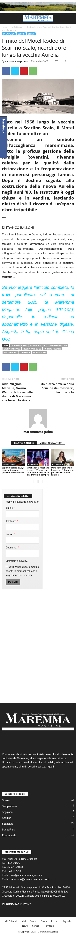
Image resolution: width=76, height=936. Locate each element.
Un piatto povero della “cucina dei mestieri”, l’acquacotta (57, 388)
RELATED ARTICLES (24, 442)
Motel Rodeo (39, 352)
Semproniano (9, 806)
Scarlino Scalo (19, 345)
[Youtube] (50, 739)
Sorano (6, 800)
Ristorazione (10, 352)
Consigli (36, 925)
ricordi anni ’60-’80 (32, 349)
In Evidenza (17, 27)
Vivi (24, 921)
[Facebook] (6, 71)
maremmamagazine (16, 61)
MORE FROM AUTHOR (51, 442)
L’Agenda (66, 921)
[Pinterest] (24, 71)
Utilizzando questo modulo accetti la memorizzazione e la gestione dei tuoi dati (22, 571)
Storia (31, 34)
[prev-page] (36, 481)
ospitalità (25, 352)
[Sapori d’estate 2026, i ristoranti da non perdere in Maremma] (13, 457)
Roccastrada (9, 835)
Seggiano (7, 812)
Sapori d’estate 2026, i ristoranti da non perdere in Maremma (13, 470)
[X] (15, 71)
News (25, 925)
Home (4, 27)
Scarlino (6, 817)
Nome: (10, 534)
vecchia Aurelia (37, 345)
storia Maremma (12, 349)
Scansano (7, 823)
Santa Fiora (8, 829)
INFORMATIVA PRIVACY (16, 903)
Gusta (44, 921)
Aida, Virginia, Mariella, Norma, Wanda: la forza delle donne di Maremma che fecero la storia (17, 392)
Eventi (54, 921)
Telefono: (12, 521)
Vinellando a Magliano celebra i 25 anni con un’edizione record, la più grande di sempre (38, 471)
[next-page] (40, 481)
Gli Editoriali (11, 921)
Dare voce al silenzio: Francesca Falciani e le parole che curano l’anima (62, 471)
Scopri (21, 34)
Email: (10, 507)
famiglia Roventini (58, 345)
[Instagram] (34, 739)
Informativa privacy (16, 560)
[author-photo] (38, 418)
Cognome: (12, 547)
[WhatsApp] (33, 71)
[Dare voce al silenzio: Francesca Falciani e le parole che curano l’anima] (62, 457)
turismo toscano (52, 349)
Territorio (49, 925)
